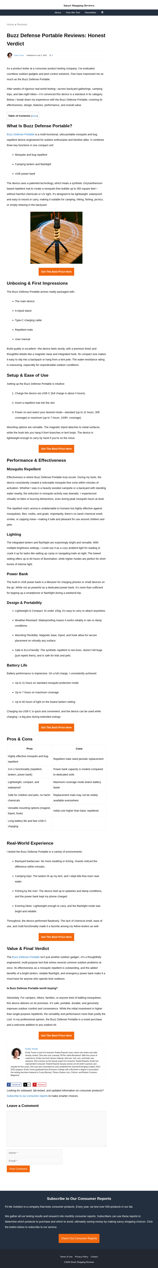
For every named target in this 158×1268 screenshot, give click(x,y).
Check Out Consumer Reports (79, 1238)
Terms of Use (66, 1257)
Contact (94, 1257)
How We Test (73, 12)
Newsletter (90, 12)
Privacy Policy (81, 1257)
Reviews (22, 24)
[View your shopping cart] (102, 12)
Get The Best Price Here (56, 271)
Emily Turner (19, 55)
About (58, 12)
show (34, 116)
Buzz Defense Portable (20, 134)
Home (10, 24)
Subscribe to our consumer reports (27, 1095)
